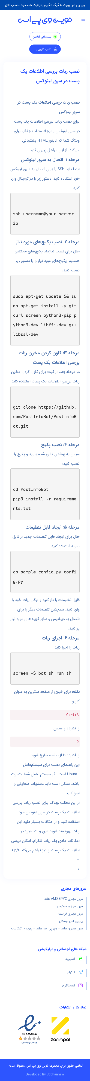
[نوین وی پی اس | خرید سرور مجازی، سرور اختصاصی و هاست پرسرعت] (45, 20)
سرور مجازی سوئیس (70, 906)
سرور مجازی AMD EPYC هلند (64, 898)
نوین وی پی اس (37, 1065)
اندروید (70, 958)
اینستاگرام (68, 985)
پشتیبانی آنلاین (42, 36)
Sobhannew (55, 1074)
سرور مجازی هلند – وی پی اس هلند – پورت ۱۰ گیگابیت (47, 928)
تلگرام (71, 972)
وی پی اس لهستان (71, 921)
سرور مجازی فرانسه (71, 913)
